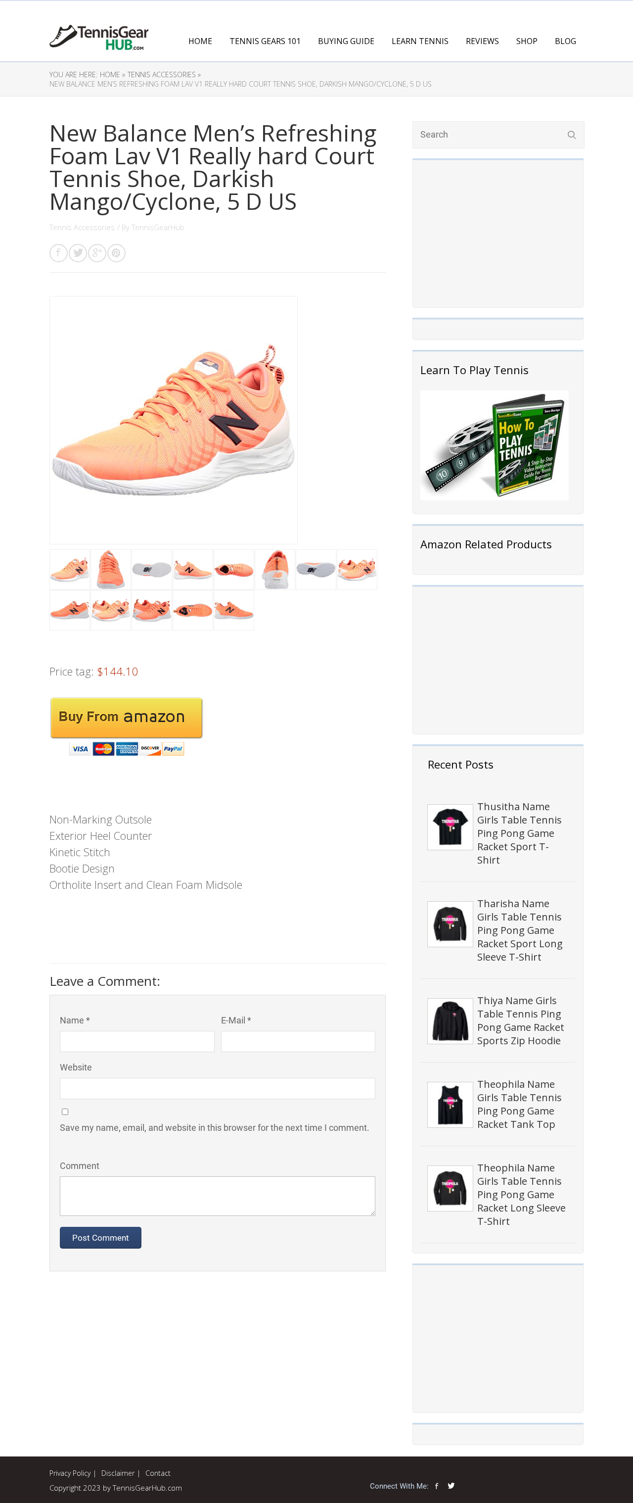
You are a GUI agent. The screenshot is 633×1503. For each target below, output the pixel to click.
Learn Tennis (420, 41)
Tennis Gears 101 (265, 41)
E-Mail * (236, 1020)
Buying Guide (346, 41)
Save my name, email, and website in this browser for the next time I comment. (214, 1127)
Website (76, 1067)
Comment (79, 1166)
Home (200, 41)
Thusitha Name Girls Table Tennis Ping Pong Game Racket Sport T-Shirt (519, 833)
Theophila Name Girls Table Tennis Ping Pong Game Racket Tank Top (519, 1104)
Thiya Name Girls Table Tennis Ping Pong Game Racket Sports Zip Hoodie (520, 1020)
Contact (158, 1473)
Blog (565, 41)
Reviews (482, 41)
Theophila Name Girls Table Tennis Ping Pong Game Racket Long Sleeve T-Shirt (521, 1194)
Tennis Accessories (82, 227)
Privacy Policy (69, 1473)
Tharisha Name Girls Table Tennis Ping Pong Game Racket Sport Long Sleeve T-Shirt (520, 930)
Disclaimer (118, 1473)
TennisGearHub (158, 227)
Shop (527, 41)
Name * (75, 1020)
